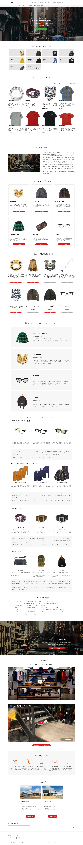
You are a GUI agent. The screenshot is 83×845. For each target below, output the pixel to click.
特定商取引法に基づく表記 (51, 842)
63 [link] (41, 138)
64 (44, 138)
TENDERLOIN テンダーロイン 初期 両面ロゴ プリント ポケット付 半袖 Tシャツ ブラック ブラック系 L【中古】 (50, 129)
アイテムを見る (18, 211)
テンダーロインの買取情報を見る (56, 648)
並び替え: (54, 83)
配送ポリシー (44, 842)
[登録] (28, 827)
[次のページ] (58, 138)
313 (54, 138)
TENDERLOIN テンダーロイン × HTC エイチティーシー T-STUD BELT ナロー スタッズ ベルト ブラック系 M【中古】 (33, 104)
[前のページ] (25, 138)
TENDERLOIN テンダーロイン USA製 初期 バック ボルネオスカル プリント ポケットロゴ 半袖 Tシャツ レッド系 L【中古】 (67, 129)
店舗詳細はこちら (30, 816)
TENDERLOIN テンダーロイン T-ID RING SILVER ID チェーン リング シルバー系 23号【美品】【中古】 (16, 104)
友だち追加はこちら (41, 29)
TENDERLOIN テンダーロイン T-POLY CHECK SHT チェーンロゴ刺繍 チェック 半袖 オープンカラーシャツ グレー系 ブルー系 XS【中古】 (66, 105)
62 (38, 138)
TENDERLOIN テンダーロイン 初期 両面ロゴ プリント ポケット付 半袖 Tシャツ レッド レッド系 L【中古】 (33, 129)
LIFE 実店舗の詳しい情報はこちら (41, 745)
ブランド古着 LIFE (13, 842)
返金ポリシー (26, 842)
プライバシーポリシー (32, 842)
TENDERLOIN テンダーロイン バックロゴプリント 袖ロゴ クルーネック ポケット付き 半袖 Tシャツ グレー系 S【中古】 (16, 129)
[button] (63, 2)
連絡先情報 (58, 842)
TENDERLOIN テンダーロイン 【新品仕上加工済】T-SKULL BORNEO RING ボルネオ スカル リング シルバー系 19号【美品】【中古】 (50, 105)
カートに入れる (16, 282)
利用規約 (39, 842)
